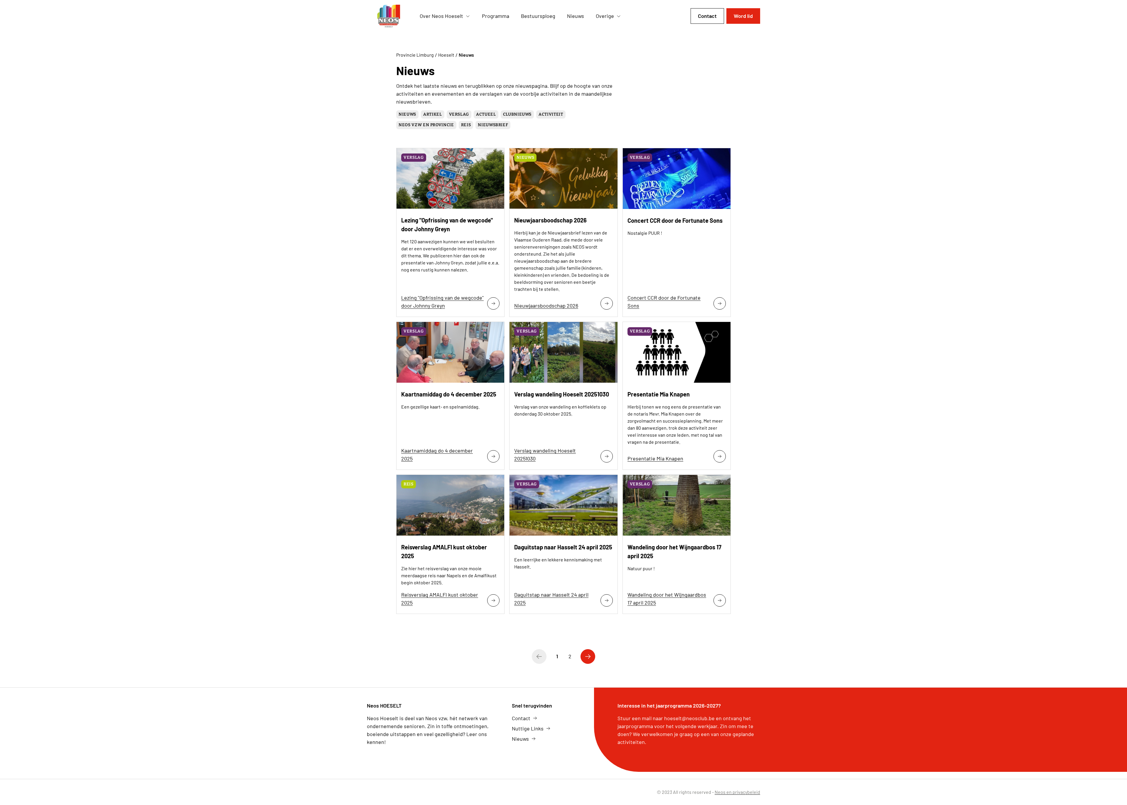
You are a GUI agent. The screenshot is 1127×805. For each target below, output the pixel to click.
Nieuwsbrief (493, 124)
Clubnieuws (517, 114)
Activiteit (551, 114)
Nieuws (407, 114)
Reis (466, 124)
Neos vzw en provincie (426, 124)
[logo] (388, 16)
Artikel (432, 114)
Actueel (486, 114)
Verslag (459, 114)
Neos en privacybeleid (737, 792)
